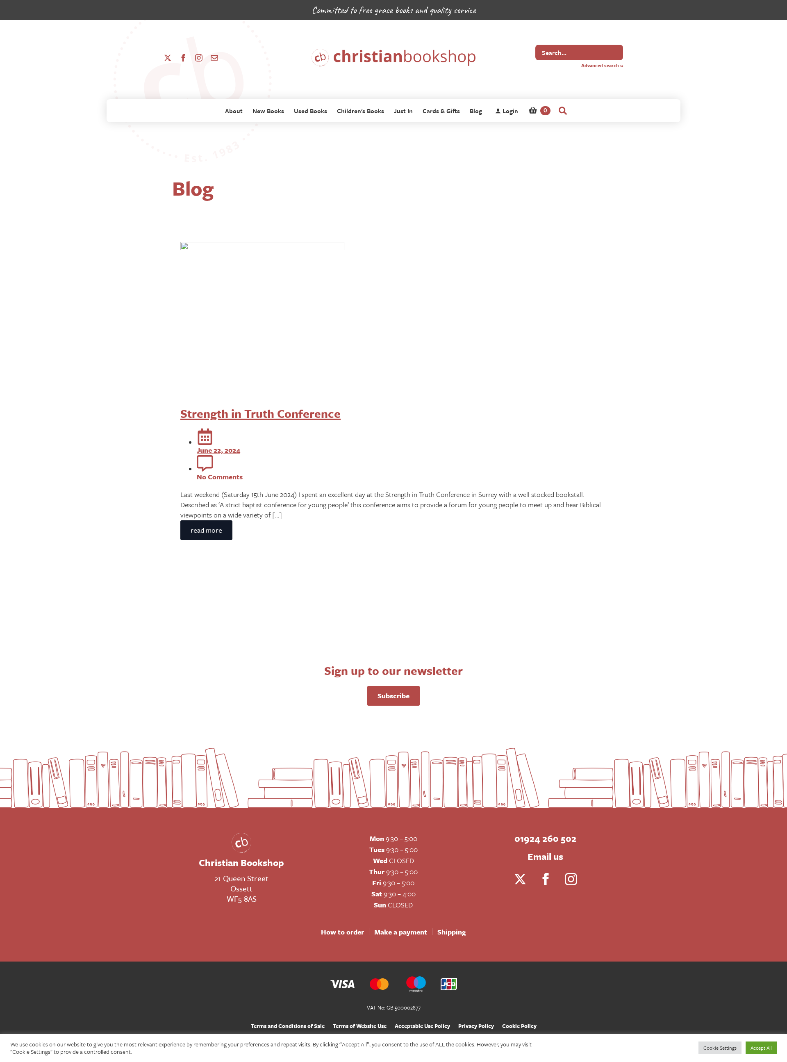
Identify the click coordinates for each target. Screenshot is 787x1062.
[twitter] (167, 58)
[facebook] (183, 58)
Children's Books (360, 110)
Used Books (310, 110)
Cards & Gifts (441, 110)
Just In (403, 110)
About (234, 110)
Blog (476, 110)
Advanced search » (602, 65)
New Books (268, 110)
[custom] (214, 58)
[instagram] (198, 58)
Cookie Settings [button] (720, 1047)
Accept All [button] (761, 1047)
